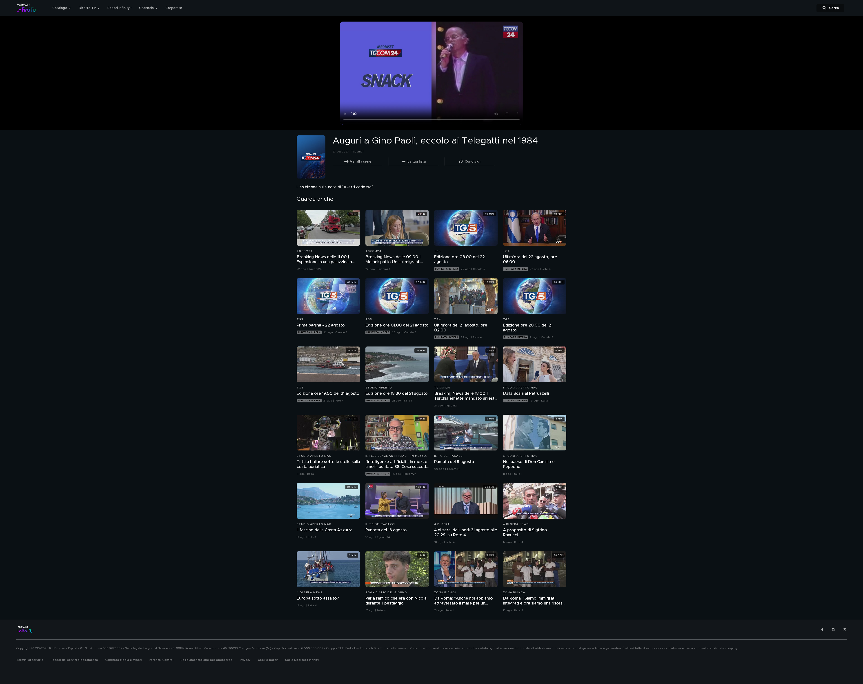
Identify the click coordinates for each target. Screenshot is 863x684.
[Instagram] (834, 629)
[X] (845, 629)
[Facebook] (822, 629)
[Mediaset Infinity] (26, 8)
